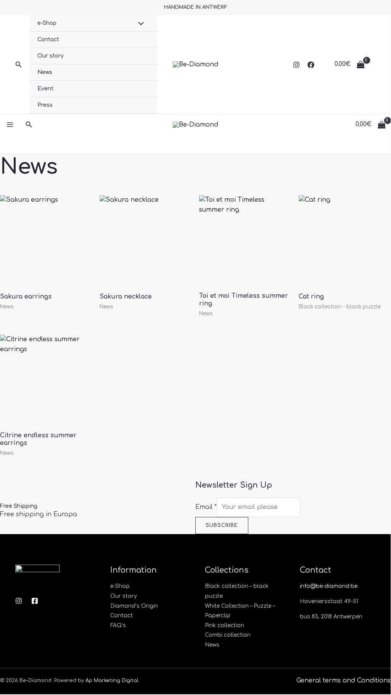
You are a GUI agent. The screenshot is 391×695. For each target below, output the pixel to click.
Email (206, 507)
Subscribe (222, 525)
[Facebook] (310, 64)
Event (45, 88)
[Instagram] (296, 64)
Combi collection (228, 635)
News (44, 72)
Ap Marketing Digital (111, 680)
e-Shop (46, 23)
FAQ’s (118, 625)
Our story (50, 56)
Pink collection (224, 625)
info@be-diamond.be (328, 586)
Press (45, 105)
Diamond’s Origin (134, 606)
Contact (48, 39)
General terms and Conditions (343, 680)
